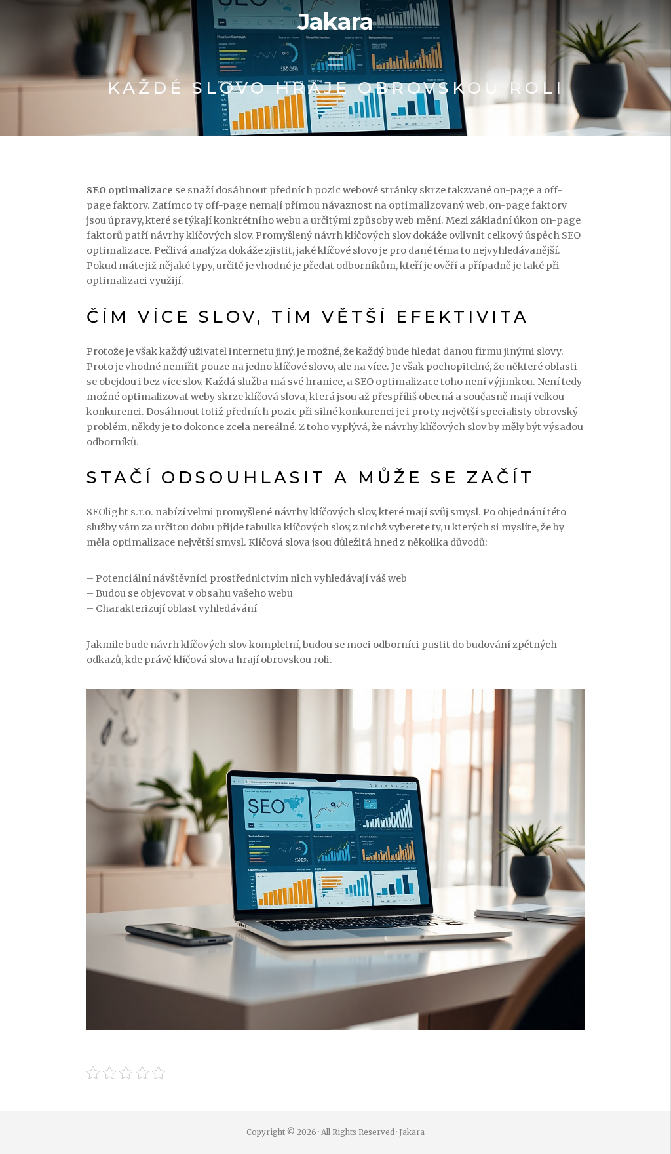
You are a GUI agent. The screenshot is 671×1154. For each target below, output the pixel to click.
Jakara (335, 21)
